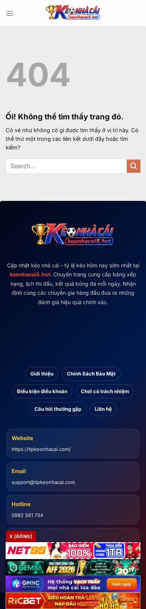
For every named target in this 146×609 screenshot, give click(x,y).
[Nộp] (133, 166)
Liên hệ (103, 409)
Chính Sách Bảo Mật (91, 374)
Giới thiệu (42, 374)
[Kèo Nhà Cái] (73, 13)
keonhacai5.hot (30, 274)
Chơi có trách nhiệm (105, 391)
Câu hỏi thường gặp (57, 409)
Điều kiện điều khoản (42, 391)
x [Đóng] (20, 536)
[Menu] (10, 13)
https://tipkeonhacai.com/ (41, 449)
